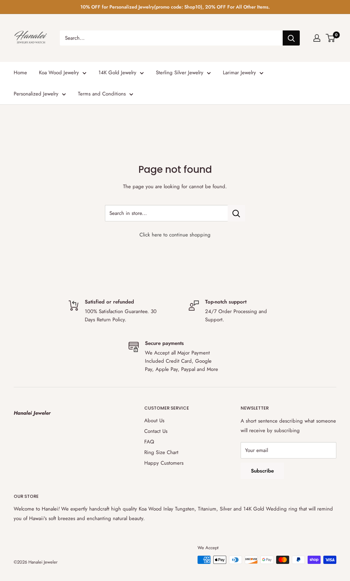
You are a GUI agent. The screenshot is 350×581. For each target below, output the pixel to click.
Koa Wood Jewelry (59, 72)
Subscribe (262, 471)
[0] (330, 38)
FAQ (149, 442)
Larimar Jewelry (239, 72)
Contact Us (155, 431)
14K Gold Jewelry (117, 72)
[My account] (316, 38)
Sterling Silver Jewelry (179, 72)
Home (20, 72)
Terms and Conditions (102, 94)
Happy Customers (164, 463)
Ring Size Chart (161, 452)
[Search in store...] (236, 213)
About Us (154, 420)
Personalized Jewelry (36, 94)
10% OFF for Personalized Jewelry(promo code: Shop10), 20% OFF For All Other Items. (175, 6)
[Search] (291, 38)
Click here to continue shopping (175, 234)
